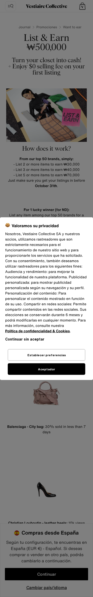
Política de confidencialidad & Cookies (37, 331)
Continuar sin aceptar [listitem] (24, 339)
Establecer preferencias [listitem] (46, 355)
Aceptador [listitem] (46, 369)
